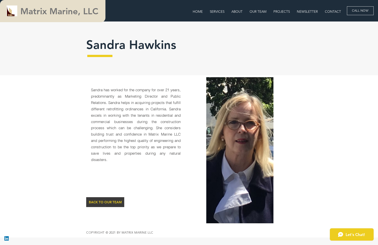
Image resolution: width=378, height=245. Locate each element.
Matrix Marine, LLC (60, 11)
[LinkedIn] (6, 238)
